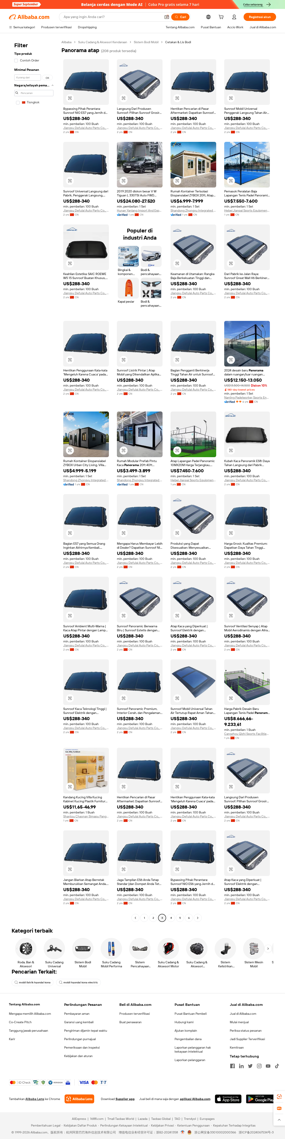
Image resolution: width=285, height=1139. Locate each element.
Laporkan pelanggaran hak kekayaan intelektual (193, 1049)
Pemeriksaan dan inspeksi (82, 1047)
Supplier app (125, 1099)
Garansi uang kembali (79, 1022)
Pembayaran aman (77, 1013)
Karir (12, 1039)
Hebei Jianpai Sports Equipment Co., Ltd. (247, 210)
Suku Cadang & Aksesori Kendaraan (102, 42)
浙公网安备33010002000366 (215, 1132)
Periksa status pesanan (246, 1030)
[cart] (222, 17)
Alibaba (66, 42)
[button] (166, 17)
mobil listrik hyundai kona (35, 982)
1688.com (97, 1119)
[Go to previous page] (135, 918)
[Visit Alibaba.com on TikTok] (277, 1066)
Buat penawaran (130, 1022)
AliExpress (79, 1119)
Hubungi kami (184, 1022)
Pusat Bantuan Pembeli (191, 1013)
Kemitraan (237, 1047)
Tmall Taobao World (120, 1119)
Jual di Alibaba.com (243, 1013)
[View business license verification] (183, 1132)
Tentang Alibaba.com (24, 1004)
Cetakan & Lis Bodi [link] (178, 42)
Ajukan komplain (186, 1030)
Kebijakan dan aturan (78, 1056)
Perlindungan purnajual (80, 1039)
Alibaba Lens (34, 1099)
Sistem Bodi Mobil (146, 42)
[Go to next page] (198, 918)
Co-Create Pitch (20, 1022)
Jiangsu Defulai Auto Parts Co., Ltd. (86, 128)
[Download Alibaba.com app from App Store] (228, 1098)
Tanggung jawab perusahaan (28, 1030)
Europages (207, 1119)
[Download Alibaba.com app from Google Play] (261, 1098)
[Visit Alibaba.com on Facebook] (232, 1066)
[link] (279, 1096)
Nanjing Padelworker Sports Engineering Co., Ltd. (247, 397)
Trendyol (190, 1119)
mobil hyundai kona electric (80, 982)
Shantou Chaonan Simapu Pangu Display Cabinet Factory (86, 816)
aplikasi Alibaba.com (195, 1099)
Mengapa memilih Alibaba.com (30, 1013)
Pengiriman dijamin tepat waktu (85, 1030)
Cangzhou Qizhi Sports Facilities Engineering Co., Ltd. (247, 734)
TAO (177, 1119)
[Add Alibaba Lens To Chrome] (79, 1098)
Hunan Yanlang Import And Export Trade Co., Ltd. (140, 210)
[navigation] (34, 480)
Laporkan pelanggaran (190, 1060)
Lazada (142, 1119)
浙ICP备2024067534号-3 (256, 1132)
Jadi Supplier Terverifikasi (247, 1039)
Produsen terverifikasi (134, 1013)
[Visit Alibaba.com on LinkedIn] (241, 1066)
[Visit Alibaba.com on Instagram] (259, 1066)
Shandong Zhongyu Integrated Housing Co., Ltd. (193, 210)
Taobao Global (161, 1119)
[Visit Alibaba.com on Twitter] (250, 1066)
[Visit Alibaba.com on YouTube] (268, 1066)
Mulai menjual (239, 1022)
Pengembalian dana (188, 1039)
